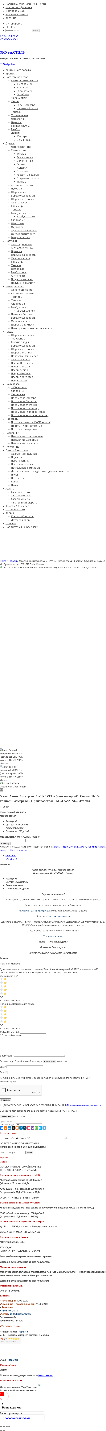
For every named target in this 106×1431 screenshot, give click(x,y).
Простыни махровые (24, 429)
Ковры (15, 481)
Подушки (11, 240)
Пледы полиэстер (22, 377)
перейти (23, 1331)
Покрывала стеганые (24, 404)
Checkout (11, 27)
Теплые (21, 153)
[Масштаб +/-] (9, 1426)
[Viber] (32, 1128)
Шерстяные (18, 192)
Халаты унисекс (21, 499)
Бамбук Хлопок (26, 216)
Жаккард (22, 136)
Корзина (11, 18)
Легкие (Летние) (21, 146)
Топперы (17, 296)
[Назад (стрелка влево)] (1, 1430)
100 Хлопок (18, 338)
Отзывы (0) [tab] (11, 858)
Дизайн (16, 132)
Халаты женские (21, 492)
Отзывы (11, 523)
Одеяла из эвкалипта (24, 230)
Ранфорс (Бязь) (20, 125)
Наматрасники (15, 286)
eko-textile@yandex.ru (19, 1313)
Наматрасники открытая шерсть (31, 328)
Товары (12, 560)
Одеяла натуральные (24, 453)
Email (3, 1072)
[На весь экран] (7, 1426)
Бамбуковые (18, 213)
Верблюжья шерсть (23, 195)
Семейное (23, 94)
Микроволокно (20, 237)
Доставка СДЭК (15, 10)
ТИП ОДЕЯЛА (19, 167)
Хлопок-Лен (18, 390)
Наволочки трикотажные (27, 436)
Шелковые (17, 223)
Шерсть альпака (21, 352)
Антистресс (18, 275)
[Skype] (40, 1128)
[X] (13, 1128)
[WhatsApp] (36, 1128)
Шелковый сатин (27, 108)
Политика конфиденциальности (26, 4)
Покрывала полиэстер (25, 408)
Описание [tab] (11, 855)
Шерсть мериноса (22, 324)
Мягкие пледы (20, 342)
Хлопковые (18, 220)
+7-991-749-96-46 (9, 39)
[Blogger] (17, 1128)
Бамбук (15, 129)
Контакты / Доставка (19, 7)
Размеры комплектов (24, 80)
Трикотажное (19, 115)
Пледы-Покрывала (22, 363)
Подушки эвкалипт (23, 282)
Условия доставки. (53, 936)
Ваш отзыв (7, 1055)
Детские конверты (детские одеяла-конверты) (40, 471)
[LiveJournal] (24, 1128)
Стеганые (22, 171)
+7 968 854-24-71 (9, 1310)
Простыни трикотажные (26, 425)
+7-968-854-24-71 (9, 36)
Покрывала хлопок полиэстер (29, 415)
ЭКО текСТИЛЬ (12, 52)
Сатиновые (18, 394)
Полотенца (12, 446)
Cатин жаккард (26, 105)
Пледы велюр (19, 370)
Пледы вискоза (20, 366)
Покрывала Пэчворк (24, 401)
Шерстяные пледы (23, 335)
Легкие (21, 164)
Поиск (29, 1152)
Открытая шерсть (28, 178)
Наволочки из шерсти (25, 443)
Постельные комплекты (26, 467)
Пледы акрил (19, 380)
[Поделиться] (4, 1426)
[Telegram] (44, 1128)
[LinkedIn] (21, 1128)
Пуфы (14, 485)
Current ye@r (8, 1124)
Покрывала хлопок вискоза (28, 411)
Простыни (12, 418)
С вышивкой (24, 139)
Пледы (10, 331)
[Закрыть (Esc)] (1, 1426)
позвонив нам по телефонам (34, 910)
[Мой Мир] (9, 1128)
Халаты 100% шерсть (24, 502)
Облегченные (25, 160)
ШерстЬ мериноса (22, 199)
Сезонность (18, 150)
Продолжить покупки (16, 1418)
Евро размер (25, 91)
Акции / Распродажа (18, 70)
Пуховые (16, 188)
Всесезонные (25, 157)
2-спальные (24, 87)
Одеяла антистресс (23, 234)
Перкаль (16, 122)
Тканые (21, 181)
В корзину (5, 844)
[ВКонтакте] (1, 1128)
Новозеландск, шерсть (25, 356)
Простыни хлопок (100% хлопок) (31, 422)
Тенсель (16, 111)
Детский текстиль (17, 450)
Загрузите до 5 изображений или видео (21, 1061)
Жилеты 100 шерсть (18, 506)
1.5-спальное (24, 84)
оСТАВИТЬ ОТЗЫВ (10, 1031)
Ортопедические (21, 244)
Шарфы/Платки (15, 509)
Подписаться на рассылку (22, 527)
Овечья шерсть (20, 202)
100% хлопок (19, 98)
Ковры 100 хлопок (22, 516)
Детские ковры (20, 520)
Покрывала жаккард (23, 398)
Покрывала (13, 384)
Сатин (15, 101)
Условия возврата (17, 14)
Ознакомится (45, 1375)
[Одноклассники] (5, 1128)
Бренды (10, 73)
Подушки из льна (22, 279)
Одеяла (10, 143)
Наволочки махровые (24, 439)
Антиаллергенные (22, 185)
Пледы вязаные (21, 373)
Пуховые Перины (22, 314)
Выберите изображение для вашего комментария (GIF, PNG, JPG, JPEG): (38, 1110)
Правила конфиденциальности (84, 1105)
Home (3, 560)
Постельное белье (17, 77)
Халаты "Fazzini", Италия (65, 846)
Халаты (10, 488)
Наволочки (12, 432)
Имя (3, 1066)
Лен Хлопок (18, 118)
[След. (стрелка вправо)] (4, 1430)
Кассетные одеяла (28, 174)
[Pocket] (28, 1128)
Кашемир (17, 206)
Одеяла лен (18, 227)
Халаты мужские (21, 495)
